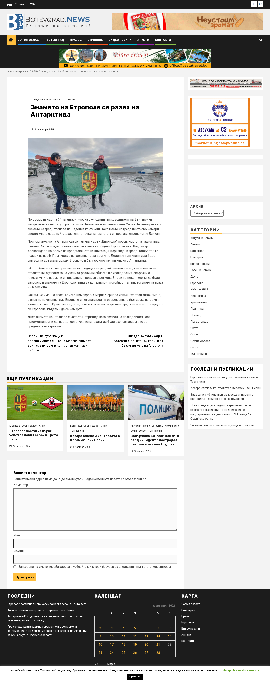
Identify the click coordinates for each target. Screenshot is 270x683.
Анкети (143, 40)
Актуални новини (140, 425)
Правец (76, 40)
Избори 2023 (199, 289)
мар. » (111, 664)
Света (194, 328)
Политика (197, 308)
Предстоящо (199, 321)
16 (100, 644)
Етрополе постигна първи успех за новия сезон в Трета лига (33, 435)
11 (123, 636)
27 (146, 653)
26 (135, 653)
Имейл (18, 551)
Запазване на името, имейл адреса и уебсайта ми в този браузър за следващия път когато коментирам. (94, 567)
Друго (194, 276)
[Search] (260, 40)
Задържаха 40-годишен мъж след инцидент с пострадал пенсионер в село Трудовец (155, 440)
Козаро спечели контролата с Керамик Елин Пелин (95, 438)
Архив (197, 206)
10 (112, 636)
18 (123, 644)
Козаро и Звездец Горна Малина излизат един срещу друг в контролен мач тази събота (59, 343)
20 (146, 644)
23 (100, 653)
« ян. (97, 664)
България (196, 257)
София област (29, 40)
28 (158, 653)
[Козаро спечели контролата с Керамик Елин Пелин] (95, 402)
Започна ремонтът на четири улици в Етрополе (222, 425)
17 (112, 644)
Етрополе (95, 40)
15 (169, 636)
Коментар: (22, 485)
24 (112, 653)
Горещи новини (39, 99)
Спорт (42, 425)
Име (16, 535)
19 (135, 644)
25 (123, 653)
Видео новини (120, 40)
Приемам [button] (135, 676)
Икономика (198, 296)
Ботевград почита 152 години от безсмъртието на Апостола (138, 340)
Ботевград (55, 40)
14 (158, 636)
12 (135, 636)
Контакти (163, 40)
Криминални (172, 425)
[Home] (11, 40)
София (194, 334)
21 (158, 644)
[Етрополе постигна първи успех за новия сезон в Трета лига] (35, 402)
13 (146, 636)
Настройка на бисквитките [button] (241, 670)
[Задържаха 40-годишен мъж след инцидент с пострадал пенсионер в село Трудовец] (156, 402)
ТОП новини (68, 99)
